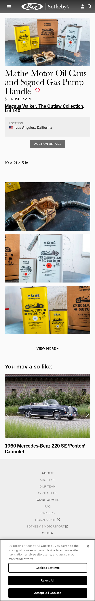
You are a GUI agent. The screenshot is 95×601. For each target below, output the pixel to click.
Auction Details (47, 143)
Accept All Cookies (47, 593)
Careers (47, 513)
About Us (47, 480)
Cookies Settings (47, 567)
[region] (47, 570)
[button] (82, 7)
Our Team (47, 486)
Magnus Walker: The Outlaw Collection (44, 106)
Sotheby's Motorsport (46, 526)
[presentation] (8, 414)
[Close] (88, 546)
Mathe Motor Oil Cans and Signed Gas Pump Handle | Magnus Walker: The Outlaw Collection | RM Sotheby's (45, 6)
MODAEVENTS (46, 519)
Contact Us (47, 493)
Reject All (47, 580)
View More (46, 348)
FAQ (47, 506)
